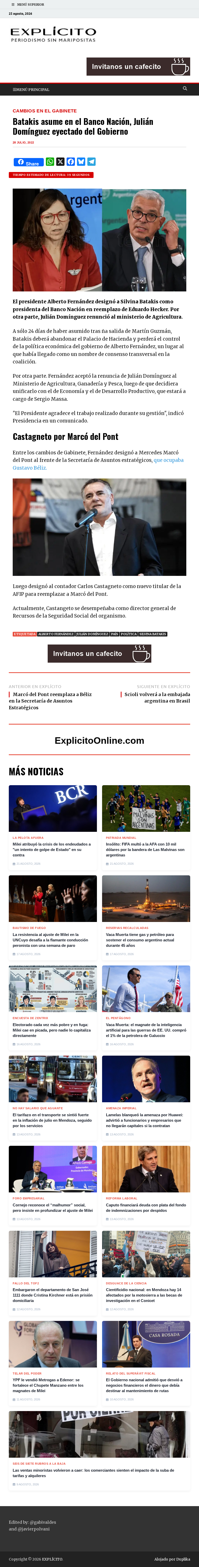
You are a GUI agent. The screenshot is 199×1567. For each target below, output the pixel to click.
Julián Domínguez (92, 634)
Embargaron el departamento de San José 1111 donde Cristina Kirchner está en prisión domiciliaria (53, 1295)
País (114, 634)
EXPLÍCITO (52, 1559)
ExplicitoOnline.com (99, 740)
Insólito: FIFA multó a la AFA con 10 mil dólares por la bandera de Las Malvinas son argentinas (145, 849)
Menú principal (32, 89)
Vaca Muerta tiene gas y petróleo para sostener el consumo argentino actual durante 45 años (140, 940)
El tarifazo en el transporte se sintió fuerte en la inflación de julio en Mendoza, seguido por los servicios (52, 1120)
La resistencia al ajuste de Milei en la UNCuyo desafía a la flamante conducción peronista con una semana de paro (50, 940)
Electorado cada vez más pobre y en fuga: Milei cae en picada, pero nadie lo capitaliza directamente (52, 1030)
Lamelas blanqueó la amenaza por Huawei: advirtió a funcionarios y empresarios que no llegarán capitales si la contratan (144, 1120)
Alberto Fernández (56, 634)
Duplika (183, 1559)
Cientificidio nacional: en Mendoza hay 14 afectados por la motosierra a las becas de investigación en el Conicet (144, 1295)
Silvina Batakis (152, 634)
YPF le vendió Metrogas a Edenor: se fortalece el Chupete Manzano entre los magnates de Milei (48, 1385)
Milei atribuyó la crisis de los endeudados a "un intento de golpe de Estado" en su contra (52, 849)
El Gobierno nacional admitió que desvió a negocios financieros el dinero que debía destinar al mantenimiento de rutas (144, 1385)
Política (129, 634)
